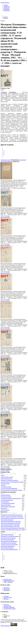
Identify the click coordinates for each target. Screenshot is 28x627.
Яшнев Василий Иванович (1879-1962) (11, 521)
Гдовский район (5, 501)
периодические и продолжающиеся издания (12, 482)
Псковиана (6, 604)
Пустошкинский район (7, 500)
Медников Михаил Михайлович (9, 541)
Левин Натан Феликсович (7, 539)
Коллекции (6, 9)
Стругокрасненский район (7, 503)
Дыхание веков (7, 606)
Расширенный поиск (9, 580)
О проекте (6, 596)
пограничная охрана (6, 486)
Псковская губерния (6, 496)
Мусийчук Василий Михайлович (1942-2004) (12, 528)
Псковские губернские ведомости (9, 480)
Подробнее (7, 189)
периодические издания (7, 477)
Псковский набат (5, 483)
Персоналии (7, 10)
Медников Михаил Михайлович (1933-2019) (12, 518)
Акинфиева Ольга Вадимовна (8, 543)
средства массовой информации (9, 488)
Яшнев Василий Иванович (8, 546)
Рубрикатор (7, 7)
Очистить (3, 470)
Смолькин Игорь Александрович (9, 544)
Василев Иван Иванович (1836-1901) (10, 524)
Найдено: (16, 161)
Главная (6, 5)
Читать (2, 69)
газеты (2, 89)
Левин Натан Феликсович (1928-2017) (10, 523)
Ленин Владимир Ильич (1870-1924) (10, 526)
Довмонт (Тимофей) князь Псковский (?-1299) (12, 529)
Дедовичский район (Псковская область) (11, 498)
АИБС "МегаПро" (8, 582)
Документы (6, 6)
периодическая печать (6, 478)
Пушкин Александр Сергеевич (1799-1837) (12, 516)
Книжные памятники (9, 607)
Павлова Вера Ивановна (7, 519)
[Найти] (15, 513)
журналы (3, 485)
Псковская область (5, 495)
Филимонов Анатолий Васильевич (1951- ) (12, 515)
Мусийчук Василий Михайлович (9, 549)
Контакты (6, 599)
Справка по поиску (5, 160)
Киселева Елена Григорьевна (8, 538)
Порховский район (5, 505)
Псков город (4, 508)
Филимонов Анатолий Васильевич (10, 536)
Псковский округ (5, 510)
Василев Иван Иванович (7, 547)
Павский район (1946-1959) (8, 506)
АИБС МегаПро (8, 161)
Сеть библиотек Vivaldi (9, 608)
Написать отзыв (8, 597)
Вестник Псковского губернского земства (11, 490)
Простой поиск (7, 579)
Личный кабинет (5, 2)
